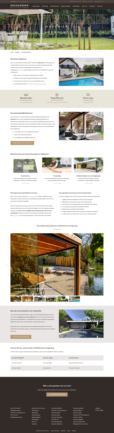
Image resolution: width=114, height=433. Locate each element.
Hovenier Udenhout (26, 52)
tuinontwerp (16, 215)
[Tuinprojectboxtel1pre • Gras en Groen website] (51, 299)
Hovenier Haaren (74, 358)
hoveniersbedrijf (32, 196)
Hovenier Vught (47, 363)
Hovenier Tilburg (48, 358)
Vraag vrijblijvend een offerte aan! (22, 143)
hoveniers (21, 70)
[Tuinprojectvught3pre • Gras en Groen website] (27, 299)
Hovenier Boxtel (16, 368)
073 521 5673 (14, 415)
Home (11, 52)
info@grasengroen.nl (16, 417)
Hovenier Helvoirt (17, 363)
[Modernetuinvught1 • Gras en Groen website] (74, 299)
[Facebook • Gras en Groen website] (100, 410)
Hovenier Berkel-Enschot (76, 363)
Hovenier (17, 52)
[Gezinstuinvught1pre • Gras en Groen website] (62, 299)
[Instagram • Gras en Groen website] (98, 410)
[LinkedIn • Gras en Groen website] (103, 410)
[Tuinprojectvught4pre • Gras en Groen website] (15, 299)
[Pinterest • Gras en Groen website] (96, 410)
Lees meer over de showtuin (21, 337)
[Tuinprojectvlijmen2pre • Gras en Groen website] (39, 299)
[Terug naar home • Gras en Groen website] (19, 6)
